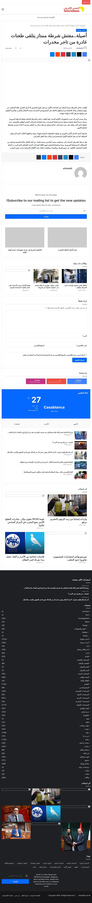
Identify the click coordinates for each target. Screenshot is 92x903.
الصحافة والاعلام (9, 863)
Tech (87, 615)
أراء (88, 646)
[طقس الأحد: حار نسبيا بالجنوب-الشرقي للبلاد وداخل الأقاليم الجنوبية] (75, 796)
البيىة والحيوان (84, 670)
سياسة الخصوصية (7, 895)
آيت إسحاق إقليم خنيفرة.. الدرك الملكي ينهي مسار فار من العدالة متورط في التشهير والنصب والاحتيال (40, 452)
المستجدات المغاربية (82, 701)
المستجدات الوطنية (83, 705)
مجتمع (87, 760)
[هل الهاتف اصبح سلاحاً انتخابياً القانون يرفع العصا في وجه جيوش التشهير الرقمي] (46, 831)
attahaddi (79, 48)
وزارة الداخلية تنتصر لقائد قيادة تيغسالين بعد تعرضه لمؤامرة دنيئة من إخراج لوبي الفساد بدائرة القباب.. (40, 432)
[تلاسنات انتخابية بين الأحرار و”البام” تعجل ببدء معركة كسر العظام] (24, 543)
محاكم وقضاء (84, 764)
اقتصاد (87, 656)
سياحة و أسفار (84, 743)
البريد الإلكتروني (81, 345)
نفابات (87, 771)
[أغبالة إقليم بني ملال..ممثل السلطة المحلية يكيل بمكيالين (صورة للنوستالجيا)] (80, 475)
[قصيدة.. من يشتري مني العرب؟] (80, 445)
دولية (87, 732)
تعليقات (16, 424)
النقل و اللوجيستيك (55, 867)
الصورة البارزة (85, 867)
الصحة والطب (84, 677)
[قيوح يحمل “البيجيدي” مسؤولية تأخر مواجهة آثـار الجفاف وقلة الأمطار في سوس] (16, 814)
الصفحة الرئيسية (35, 895)
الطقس (86, 684)
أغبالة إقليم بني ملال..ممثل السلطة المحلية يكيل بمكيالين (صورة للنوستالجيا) (48, 472)
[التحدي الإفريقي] (74, 9)
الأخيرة (46, 424)
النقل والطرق (84, 708)
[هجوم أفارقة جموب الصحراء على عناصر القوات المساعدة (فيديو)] (17, 276)
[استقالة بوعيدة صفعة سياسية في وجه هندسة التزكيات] (16, 831)
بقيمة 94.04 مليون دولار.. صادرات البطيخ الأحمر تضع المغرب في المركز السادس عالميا (24, 522)
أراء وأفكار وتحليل (83, 649)
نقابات (87, 774)
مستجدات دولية (84, 767)
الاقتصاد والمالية (84, 663)
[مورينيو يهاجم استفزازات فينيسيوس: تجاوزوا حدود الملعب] (67, 543)
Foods (85, 625)
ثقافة (87, 722)
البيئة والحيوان (84, 667)
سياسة (86, 746)
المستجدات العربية (83, 698)
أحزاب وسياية (84, 642)
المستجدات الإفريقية (82, 691)
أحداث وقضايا (74, 25)
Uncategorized (83, 618)
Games (84, 632)
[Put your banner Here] (46, 17)
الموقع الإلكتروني (39, 345)
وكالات (87, 777)
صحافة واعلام (84, 750)
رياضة (87, 739)
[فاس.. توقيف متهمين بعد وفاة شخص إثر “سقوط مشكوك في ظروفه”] (46, 276)
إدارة (87, 653)
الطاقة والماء (84, 681)
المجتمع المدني (84, 687)
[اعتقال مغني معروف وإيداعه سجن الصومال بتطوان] (74, 276)
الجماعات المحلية (71, 863)
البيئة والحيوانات (80, 629)
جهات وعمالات (84, 726)
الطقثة (76, 867)
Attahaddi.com (83, 895)
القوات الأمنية (67, 867)
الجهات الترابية (47, 863)
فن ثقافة (86, 753)
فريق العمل (24, 895)
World (87, 622)
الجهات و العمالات (22, 863)
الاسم (84, 336)
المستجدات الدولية (83, 694)
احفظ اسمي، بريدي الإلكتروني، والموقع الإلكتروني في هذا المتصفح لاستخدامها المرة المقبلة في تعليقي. (53, 355)
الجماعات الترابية (83, 674)
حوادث (87, 729)
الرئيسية (82, 25)
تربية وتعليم (85, 712)
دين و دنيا (86, 736)
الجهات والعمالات (35, 863)
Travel (85, 636)
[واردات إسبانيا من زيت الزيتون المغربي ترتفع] (67, 505)
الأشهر (75, 424)
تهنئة (87, 719)
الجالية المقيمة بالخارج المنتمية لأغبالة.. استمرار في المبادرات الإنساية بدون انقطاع (46, 462)
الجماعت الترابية (59, 863)
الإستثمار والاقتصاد (83, 660)
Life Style (85, 611)
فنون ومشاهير (84, 757)
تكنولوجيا (86, 715)
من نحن (17, 895)
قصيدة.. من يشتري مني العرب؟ (62, 442)
